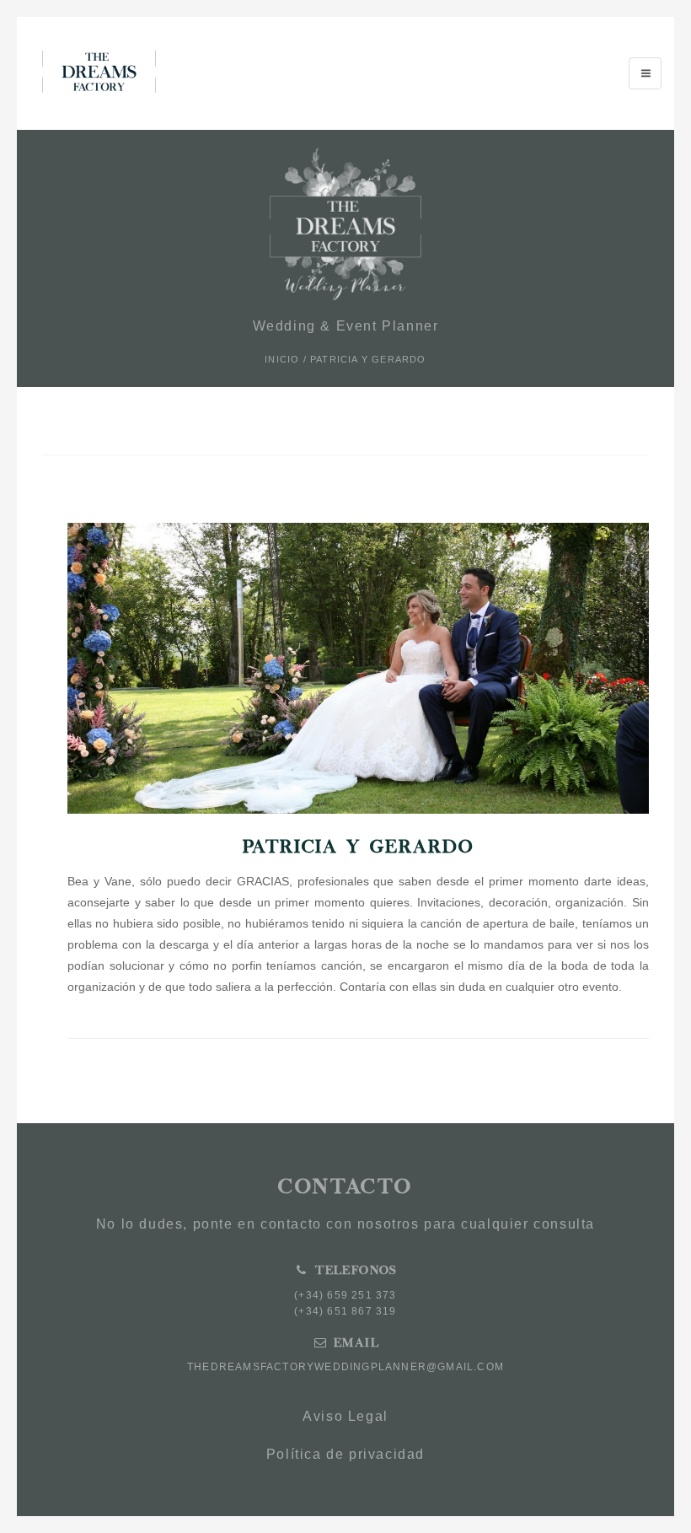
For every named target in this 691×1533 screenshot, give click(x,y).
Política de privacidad (345, 1454)
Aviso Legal (345, 1416)
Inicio (282, 359)
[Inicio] (99, 72)
